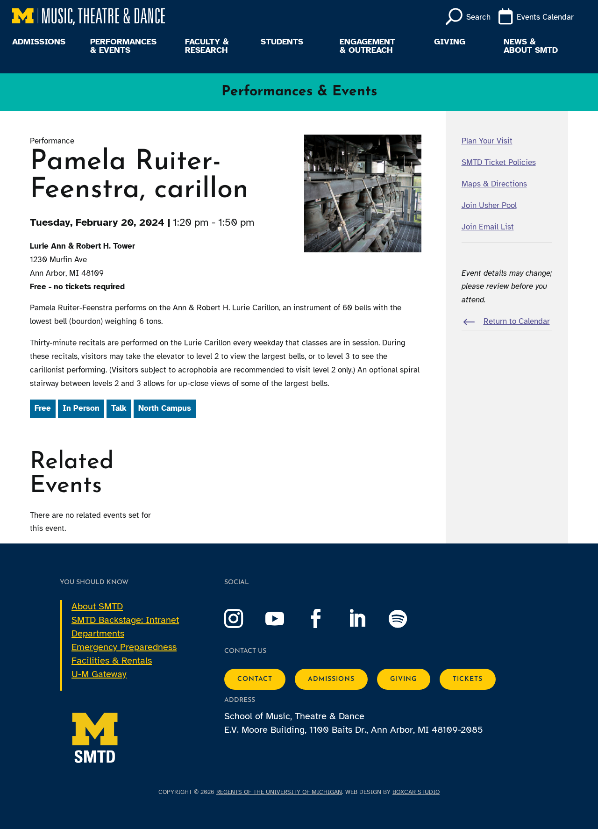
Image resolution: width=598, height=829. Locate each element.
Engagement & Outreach (367, 46)
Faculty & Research (207, 46)
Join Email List (488, 227)
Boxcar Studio (416, 792)
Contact (254, 679)
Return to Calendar (517, 321)
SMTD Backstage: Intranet (125, 620)
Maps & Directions (494, 184)
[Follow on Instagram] (243, 618)
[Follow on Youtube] (284, 618)
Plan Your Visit (487, 141)
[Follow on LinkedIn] (366, 618)
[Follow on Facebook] (325, 618)
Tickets (468, 679)
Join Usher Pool (489, 205)
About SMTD (97, 606)
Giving (449, 42)
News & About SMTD (531, 46)
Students (282, 42)
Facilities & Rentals (111, 660)
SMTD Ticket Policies (499, 162)
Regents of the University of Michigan (279, 792)
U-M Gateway (99, 674)
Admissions (38, 42)
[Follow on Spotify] (407, 618)
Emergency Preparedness (124, 647)
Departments (97, 633)
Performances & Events (123, 46)
